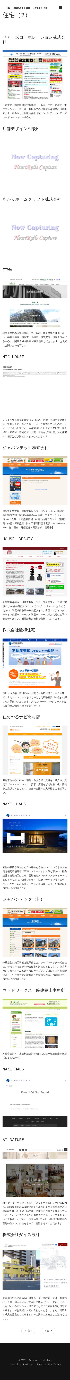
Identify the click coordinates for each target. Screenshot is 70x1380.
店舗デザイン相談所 (21, 128)
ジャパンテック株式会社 (26, 447)
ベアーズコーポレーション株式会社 (34, 39)
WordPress (28, 1364)
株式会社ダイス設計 (21, 1234)
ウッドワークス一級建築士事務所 (34, 990)
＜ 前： (28, 1330)
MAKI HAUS (14, 804)
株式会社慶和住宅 (19, 630)
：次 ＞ (48, 1330)
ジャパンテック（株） (24, 899)
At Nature (13, 1139)
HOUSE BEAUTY (18, 538)
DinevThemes (54, 1364)
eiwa (7, 269)
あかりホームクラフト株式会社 (32, 199)
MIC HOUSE (13, 356)
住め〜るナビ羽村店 (21, 717)
